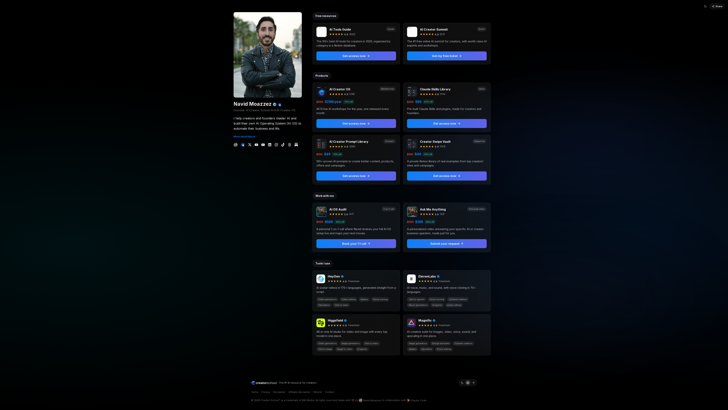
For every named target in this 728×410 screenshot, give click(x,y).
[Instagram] (276, 145)
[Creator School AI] (280, 105)
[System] (467, 382)
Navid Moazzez (372, 400)
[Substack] (296, 145)
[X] (250, 145)
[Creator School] (243, 145)
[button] (356, 107)
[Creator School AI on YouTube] (263, 145)
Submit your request (444, 243)
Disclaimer (279, 391)
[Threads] (289, 145)
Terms (254, 391)
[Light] (473, 382)
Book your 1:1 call (354, 243)
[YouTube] (256, 145)
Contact (329, 391)
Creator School (270, 400)
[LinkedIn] (269, 145)
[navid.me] (236, 145)
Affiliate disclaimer (299, 391)
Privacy (265, 391)
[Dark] (462, 382)
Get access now (354, 123)
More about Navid (244, 136)
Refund (317, 391)
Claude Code (418, 400)
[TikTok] (283, 145)
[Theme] (705, 6)
